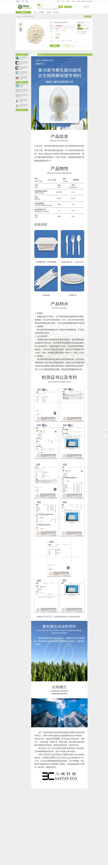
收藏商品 (73, 46)
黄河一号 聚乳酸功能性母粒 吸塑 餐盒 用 (27, 16)
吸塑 (18, 16)
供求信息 (56, 12)
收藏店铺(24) (86, 28)
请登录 (23, 1)
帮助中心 (78, 1)
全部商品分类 (23, 12)
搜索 (61, 6)
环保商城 (41, 12)
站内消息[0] (83, 1)
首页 (35, 12)
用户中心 (63, 1)
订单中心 (58, 1)
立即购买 (54, 45)
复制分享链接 (87, 16)
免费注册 (26, 1)
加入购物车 (67, 45)
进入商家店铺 (80, 28)
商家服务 (73, 1)
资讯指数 (49, 12)
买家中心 (68, 1)
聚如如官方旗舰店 (80, 22)
